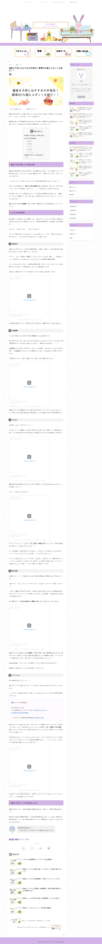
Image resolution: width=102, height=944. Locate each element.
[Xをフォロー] (79, 97)
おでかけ (12, 839)
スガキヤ (29, 146)
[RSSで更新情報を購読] (84, 97)
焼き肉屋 (29, 149)
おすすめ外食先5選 (31, 138)
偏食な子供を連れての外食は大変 (35, 135)
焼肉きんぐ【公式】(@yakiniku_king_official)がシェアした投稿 (29, 649)
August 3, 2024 (39, 717)
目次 (35, 131)
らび (81, 81)
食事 (28, 839)
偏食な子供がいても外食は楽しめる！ (35, 156)
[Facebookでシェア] (32, 848)
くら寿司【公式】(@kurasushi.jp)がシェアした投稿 (29, 319)
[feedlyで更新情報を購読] (81, 97)
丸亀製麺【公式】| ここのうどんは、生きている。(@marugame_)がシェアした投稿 (30, 406)
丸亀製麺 (29, 144)
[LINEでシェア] (40, 848)
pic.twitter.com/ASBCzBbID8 (19, 713)
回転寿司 (29, 141)
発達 (17, 839)
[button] (49, 848)
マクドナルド (30, 152)
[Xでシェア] (23, 848)
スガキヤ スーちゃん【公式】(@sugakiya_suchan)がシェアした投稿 (29, 480)
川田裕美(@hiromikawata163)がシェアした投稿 (29, 790)
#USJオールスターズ (41, 710)
